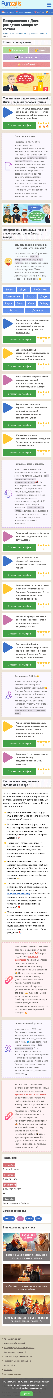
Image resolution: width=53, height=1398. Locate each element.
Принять (26, 1394)
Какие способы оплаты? (14, 1343)
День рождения (26, 12)
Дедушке (37, 310)
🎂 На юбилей (26, 64)
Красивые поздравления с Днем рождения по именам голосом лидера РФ (26, 1319)
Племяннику (13, 296)
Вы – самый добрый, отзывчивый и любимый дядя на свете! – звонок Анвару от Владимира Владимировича (32, 354)
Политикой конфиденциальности (26, 1388)
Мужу (9, 289)
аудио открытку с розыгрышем (30, 1094)
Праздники (9, 12)
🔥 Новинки (15, 50)
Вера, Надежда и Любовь (16, 1202)
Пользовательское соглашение (17, 1360)
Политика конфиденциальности (18, 1356)
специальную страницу (18, 893)
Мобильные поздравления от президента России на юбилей (26, 1288)
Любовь (40, 12)
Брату (30, 296)
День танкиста (10, 1178)
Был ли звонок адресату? (15, 1352)
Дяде (23, 289)
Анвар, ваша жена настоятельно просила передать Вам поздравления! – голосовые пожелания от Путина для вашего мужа (32, 326)
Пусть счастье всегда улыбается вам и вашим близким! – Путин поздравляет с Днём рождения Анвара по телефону (32, 113)
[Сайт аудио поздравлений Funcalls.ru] (11, 4)
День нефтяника (11, 1169)
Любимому (40, 289)
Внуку (8, 303)
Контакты (8, 1369)
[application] (7, 111)
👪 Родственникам (26, 57)
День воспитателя (12, 1188)
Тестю (13, 310)
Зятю (20, 303)
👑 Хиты (39, 50)
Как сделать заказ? (12, 1338)
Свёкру (44, 303)
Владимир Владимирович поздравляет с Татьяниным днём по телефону (26, 1256)
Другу (43, 296)
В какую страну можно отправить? (19, 1347)
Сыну (31, 303)
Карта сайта (9, 1365)
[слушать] (8, 112)
